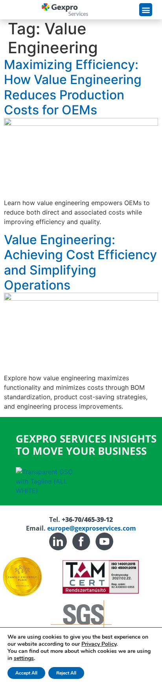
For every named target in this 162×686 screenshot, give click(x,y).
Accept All (26, 673)
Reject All (66, 673)
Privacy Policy (98, 644)
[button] (145, 9)
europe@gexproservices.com (91, 528)
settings (24, 658)
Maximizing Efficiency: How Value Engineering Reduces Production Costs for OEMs (73, 87)
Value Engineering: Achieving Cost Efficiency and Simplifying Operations (80, 262)
